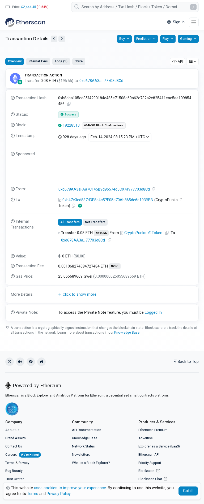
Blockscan (146, 471)
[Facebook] (31, 361)
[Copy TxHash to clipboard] (69, 104)
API (180, 61)
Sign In (178, 22)
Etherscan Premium (153, 430)
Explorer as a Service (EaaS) (159, 446)
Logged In (153, 312)
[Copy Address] (153, 189)
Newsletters (81, 454)
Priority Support (149, 463)
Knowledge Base (126, 332)
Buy (122, 39)
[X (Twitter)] (9, 361)
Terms (10, 463)
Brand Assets (15, 438)
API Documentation (86, 430)
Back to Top (188, 361)
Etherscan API (148, 454)
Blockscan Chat (150, 479)
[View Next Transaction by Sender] (61, 39)
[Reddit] (41, 361)
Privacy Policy (58, 494)
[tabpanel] (102, 194)
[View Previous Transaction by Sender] (54, 39)
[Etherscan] (25, 22)
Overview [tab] (15, 61)
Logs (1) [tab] (61, 61)
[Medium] (20, 361)
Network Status (83, 446)
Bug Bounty (14, 471)
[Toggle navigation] (194, 22)
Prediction (143, 39)
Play (166, 39)
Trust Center (14, 479)
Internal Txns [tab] (38, 61)
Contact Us (13, 446)
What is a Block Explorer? (91, 463)
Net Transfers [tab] (95, 222)
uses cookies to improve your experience (70, 488)
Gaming (186, 39)
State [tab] (79, 61)
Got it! (188, 491)
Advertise (145, 438)
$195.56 (101, 233)
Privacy (24, 463)
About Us (12, 430)
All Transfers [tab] (70, 222)
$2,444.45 (28, 7)
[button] (102, 294)
